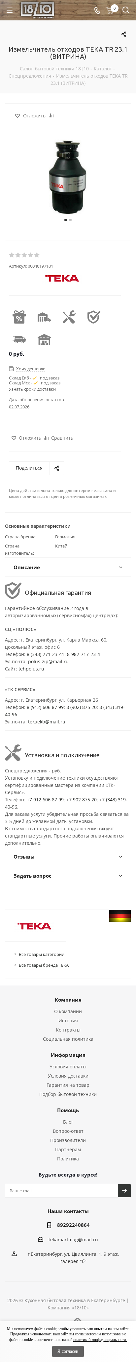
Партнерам (68, 1149)
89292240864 (73, 1225)
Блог (68, 1122)
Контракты (68, 1030)
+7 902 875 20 (81, 799)
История (68, 1020)
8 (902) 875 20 (81, 707)
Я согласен (68, 1351)
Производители (68, 1140)
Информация (68, 1055)
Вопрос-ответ (68, 1131)
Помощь (68, 1110)
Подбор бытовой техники (68, 1094)
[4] (31, 255)
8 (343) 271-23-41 (45, 654)
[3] (24, 255)
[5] (37, 255)
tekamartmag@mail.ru (73, 1239)
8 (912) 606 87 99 (45, 707)
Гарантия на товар (68, 1085)
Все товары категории (41, 954)
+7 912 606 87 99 (45, 799)
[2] (18, 255)
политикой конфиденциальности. (100, 1339)
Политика (68, 1158)
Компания (68, 999)
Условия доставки (68, 1076)
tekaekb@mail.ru (46, 721)
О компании (68, 1011)
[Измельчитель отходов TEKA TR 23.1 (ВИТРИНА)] (68, 177)
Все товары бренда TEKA (44, 965)
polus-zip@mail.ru (48, 661)
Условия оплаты (68, 1066)
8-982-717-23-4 (83, 654)
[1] (12, 255)
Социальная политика (68, 1039)
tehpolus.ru (31, 669)
